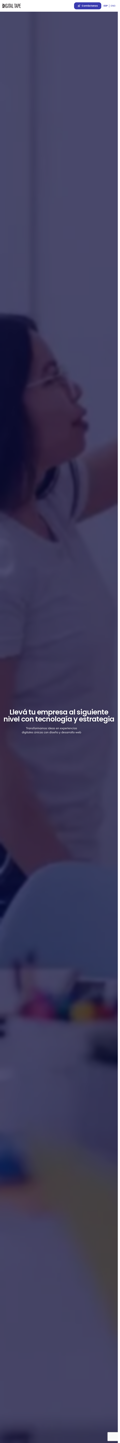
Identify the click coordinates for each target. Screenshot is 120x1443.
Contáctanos (90, 5)
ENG (113, 5)
